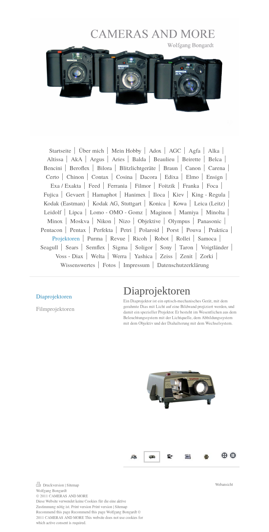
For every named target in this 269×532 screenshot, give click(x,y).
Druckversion (53, 485)
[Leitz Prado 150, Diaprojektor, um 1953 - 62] (170, 457)
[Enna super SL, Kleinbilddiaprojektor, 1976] (188, 457)
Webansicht (224, 484)
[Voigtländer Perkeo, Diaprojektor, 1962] (181, 396)
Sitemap (73, 485)
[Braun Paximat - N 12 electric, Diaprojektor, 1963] (134, 457)
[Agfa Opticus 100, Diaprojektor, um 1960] (206, 457)
